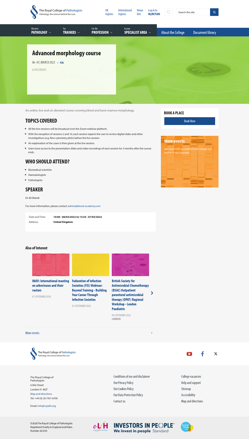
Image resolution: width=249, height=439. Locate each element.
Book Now (189, 121)
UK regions (109, 12)
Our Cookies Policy (123, 388)
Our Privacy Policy (123, 382)
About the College (172, 32)
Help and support (191, 382)
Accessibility (188, 394)
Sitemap (186, 388)
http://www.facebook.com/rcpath (202, 354)
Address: (33, 222)
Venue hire (140, 12)
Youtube (189, 354)
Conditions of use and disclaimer (131, 376)
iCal (62, 62)
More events (32, 332)
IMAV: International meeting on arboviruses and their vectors (50, 285)
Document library (204, 32)
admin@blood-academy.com (84, 206)
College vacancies (191, 376)
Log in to (154, 12)
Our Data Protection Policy (128, 394)
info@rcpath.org (47, 405)
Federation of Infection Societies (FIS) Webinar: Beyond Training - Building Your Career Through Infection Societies (89, 290)
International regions (125, 12)
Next (152, 292)
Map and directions (192, 401)
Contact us (119, 401)
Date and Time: (37, 216)
